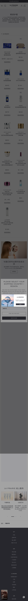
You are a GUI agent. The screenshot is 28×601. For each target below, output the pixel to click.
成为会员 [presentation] (20, 304)
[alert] (14, 300)
